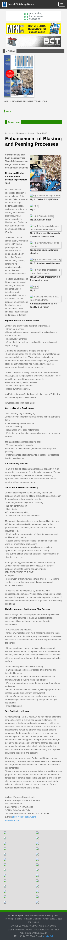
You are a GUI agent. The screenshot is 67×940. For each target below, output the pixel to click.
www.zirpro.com (12, 820)
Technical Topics (15, 915)
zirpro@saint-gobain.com (24, 817)
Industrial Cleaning (33, 919)
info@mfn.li (47, 936)
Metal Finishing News (21, 4)
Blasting (18, 919)
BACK (8, 111)
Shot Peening (31, 915)
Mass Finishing (46, 915)
